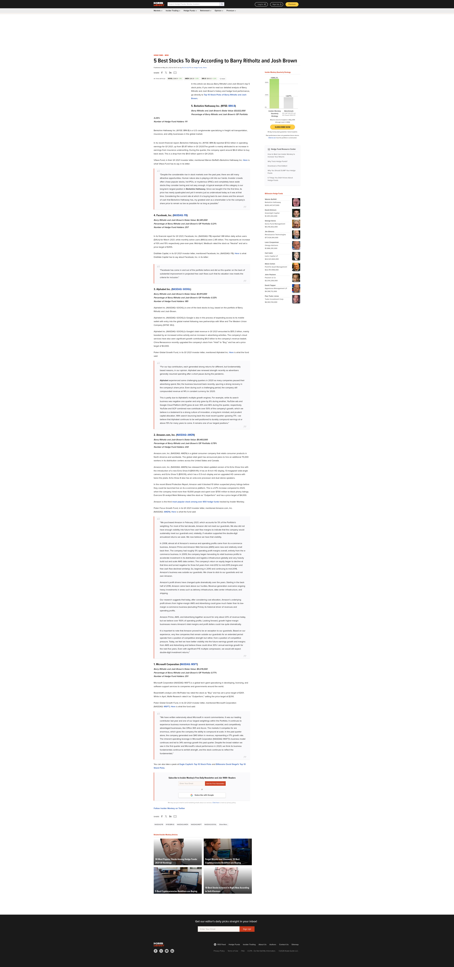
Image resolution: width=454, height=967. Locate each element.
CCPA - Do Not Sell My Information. (261, 950)
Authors (272, 944)
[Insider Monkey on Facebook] (156, 951)
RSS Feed (221, 944)
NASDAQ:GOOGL (210, 824)
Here (245, 160)
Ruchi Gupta (187, 67)
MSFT (166, 706)
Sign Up (276, 4)
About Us (262, 944)
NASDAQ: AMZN (185, 435)
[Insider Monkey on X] (162, 951)
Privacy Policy (219, 950)
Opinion (218, 10)
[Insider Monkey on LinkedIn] (173, 951)
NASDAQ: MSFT (189, 664)
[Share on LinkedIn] (170, 73)
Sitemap (295, 944)
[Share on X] (166, 73)
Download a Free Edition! (277, 166)
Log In (260, 4)
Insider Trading (172, 10)
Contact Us (284, 944)
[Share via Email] (174, 73)
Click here (215, 802)
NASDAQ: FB (180, 215)
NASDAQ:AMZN (182, 824)
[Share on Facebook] (162, 73)
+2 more (222, 79)
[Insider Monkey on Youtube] (167, 951)
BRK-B (231, 106)
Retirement (205, 10)
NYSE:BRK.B (170, 824)
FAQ (242, 950)
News (167, 55)
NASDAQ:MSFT (196, 824)
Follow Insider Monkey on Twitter (169, 808)
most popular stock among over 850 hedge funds (195, 501)
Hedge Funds (189, 10)
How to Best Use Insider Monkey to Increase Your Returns (281, 155)
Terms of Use (233, 950)
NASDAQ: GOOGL (181, 289)
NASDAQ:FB (159, 824)
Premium (292, 4)
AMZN (167, 511)
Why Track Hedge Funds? (277, 161)
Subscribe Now (282, 127)
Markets (157, 10)
